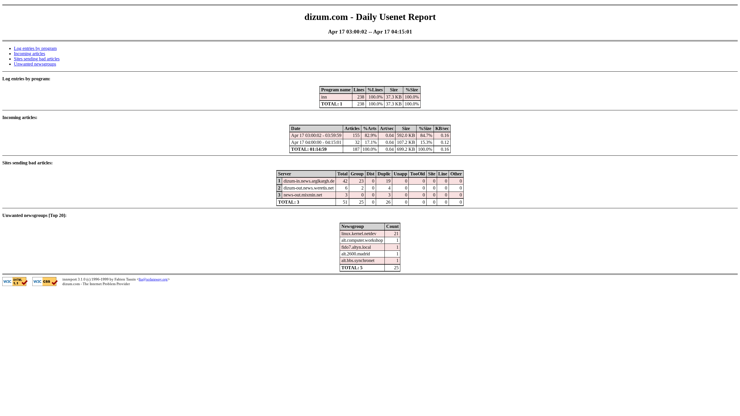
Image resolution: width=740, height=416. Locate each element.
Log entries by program (35, 48)
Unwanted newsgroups (35, 64)
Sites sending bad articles (37, 58)
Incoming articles (29, 53)
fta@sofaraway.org (153, 279)
